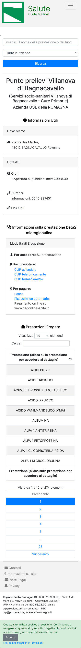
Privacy (14, 586)
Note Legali (17, 580)
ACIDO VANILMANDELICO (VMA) (40, 410)
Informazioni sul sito (21, 574)
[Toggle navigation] (70, 5)
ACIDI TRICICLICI (40, 380)
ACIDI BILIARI (40, 370)
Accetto (10, 637)
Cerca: (16, 343)
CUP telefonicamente (30, 274)
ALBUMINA (40, 420)
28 (40, 547)
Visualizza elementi (40, 336)
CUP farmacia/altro (28, 279)
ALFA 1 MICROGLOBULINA (40, 461)
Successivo (40, 554)
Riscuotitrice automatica (32, 299)
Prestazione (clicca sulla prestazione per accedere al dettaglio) (39, 357)
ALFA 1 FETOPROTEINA (40, 441)
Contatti (14, 568)
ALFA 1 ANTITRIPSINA (40, 430)
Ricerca (40, 63)
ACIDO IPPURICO (40, 400)
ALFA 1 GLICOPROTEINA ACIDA (40, 451)
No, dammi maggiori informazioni (23, 642)
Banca (18, 294)
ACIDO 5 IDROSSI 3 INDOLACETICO (40, 390)
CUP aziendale (25, 269)
